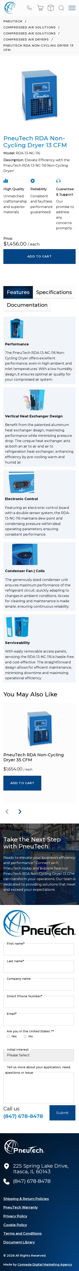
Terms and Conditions (22, 1234)
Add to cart (22, 783)
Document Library (19, 1242)
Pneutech (13, 21)
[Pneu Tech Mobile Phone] (29, 8)
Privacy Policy (15, 1216)
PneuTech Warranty (20, 1207)
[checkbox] (38, 1037)
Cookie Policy (15, 1225)
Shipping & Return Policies (26, 1199)
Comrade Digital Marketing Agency (44, 1264)
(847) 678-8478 (23, 1116)
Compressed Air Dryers (26, 39)
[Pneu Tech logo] (9, 8)
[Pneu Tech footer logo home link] (24, 1147)
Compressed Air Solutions (30, 27)
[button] (40, 8)
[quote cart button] (50, 8)
